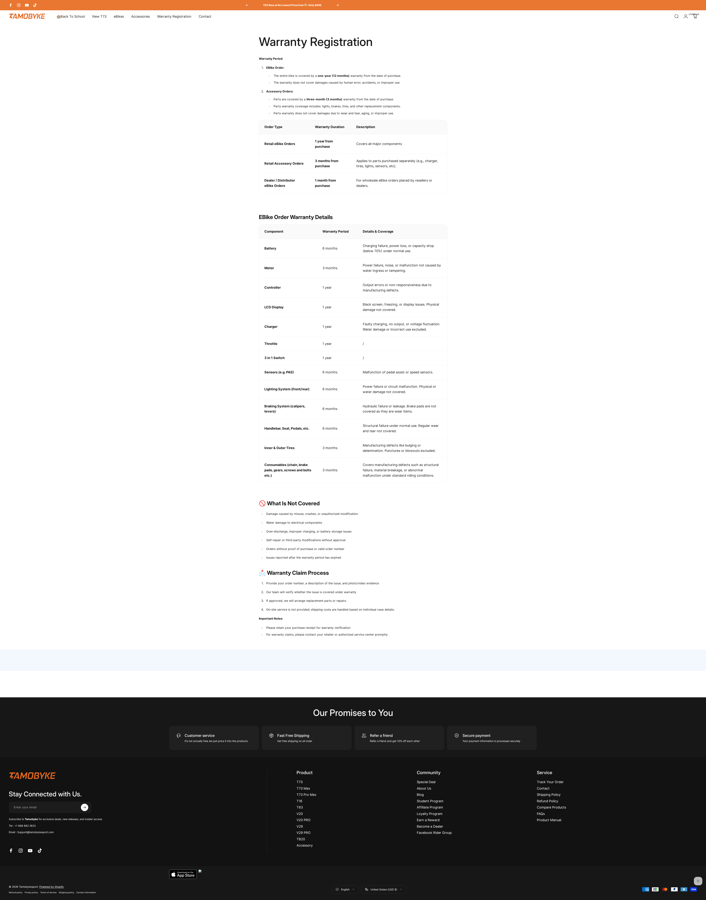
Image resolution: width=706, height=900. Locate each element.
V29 (300, 826)
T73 (300, 782)
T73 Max (303, 788)
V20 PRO (304, 820)
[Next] (338, 5)
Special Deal (426, 782)
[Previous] (247, 5)
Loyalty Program (430, 814)
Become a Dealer (430, 826)
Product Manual (549, 820)
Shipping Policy (549, 795)
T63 (300, 807)
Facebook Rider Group (434, 833)
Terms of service (48, 892)
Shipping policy (66, 892)
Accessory (305, 845)
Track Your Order (550, 782)
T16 (299, 801)
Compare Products (551, 807)
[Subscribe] (84, 807)
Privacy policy (31, 892)
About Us (424, 788)
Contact (543, 788)
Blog (420, 795)
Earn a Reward (428, 820)
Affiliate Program (430, 807)
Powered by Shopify (51, 886)
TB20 (301, 839)
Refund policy (15, 892)
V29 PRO (304, 833)
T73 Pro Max (306, 795)
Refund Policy (547, 801)
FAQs (541, 814)
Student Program (430, 801)
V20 (300, 814)
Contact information (86, 892)
